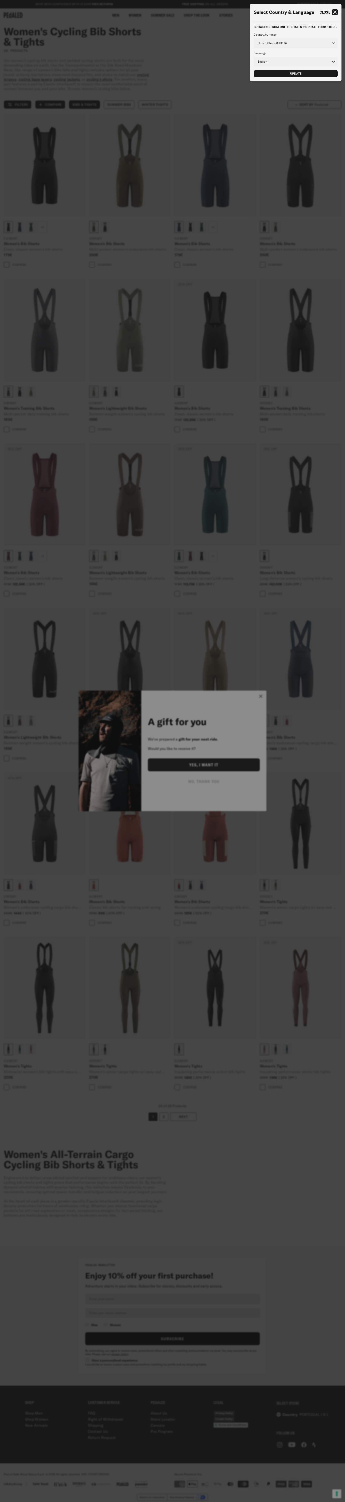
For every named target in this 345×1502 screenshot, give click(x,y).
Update (296, 73)
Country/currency (265, 34)
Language (260, 53)
